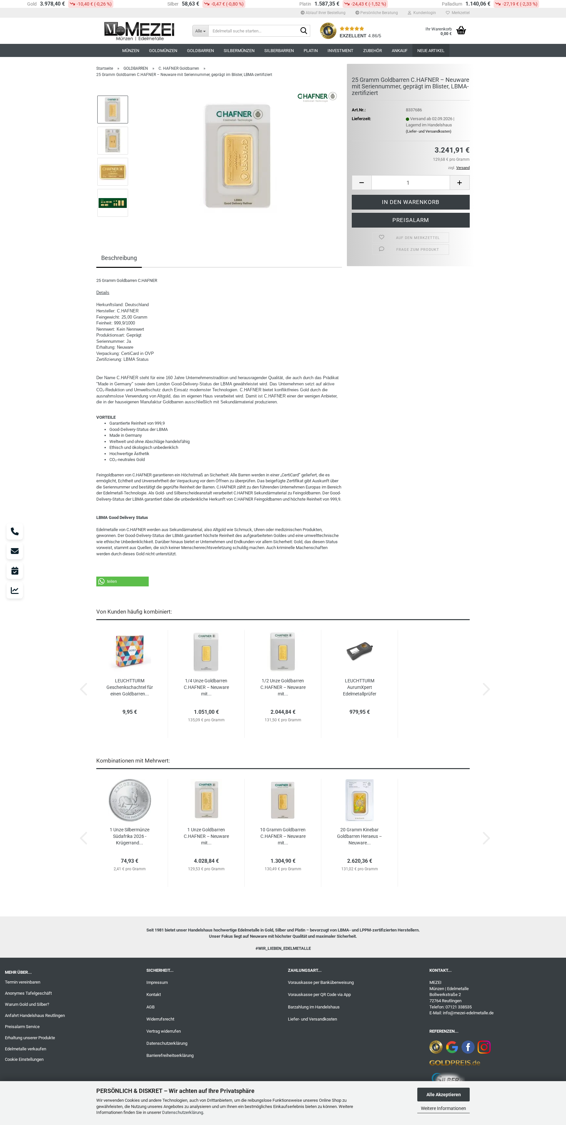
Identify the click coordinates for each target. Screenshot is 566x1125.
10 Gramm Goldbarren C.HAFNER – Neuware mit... (283, 836)
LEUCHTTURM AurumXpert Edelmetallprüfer (359, 687)
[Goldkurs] (15, 590)
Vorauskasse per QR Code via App (319, 994)
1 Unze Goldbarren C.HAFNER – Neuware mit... (206, 836)
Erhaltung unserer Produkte (30, 1037)
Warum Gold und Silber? (27, 1004)
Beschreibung (119, 257)
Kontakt (153, 994)
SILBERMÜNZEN (239, 50)
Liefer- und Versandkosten (312, 1019)
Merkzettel (460, 12)
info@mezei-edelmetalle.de (468, 1012)
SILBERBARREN (279, 50)
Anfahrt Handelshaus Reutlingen (35, 1015)
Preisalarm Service (22, 1026)
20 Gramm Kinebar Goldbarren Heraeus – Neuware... (359, 836)
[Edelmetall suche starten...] (304, 31)
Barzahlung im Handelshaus (314, 1007)
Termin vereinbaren (22, 982)
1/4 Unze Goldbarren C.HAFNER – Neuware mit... (206, 687)
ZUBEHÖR (372, 50)
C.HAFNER (128, 310)
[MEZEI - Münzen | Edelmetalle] (139, 31)
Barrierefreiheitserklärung (170, 1055)
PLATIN (311, 50)
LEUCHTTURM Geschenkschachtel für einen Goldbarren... (129, 687)
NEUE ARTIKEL (430, 50)
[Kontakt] (15, 551)
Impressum (157, 982)
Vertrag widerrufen (163, 1031)
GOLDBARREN (200, 50)
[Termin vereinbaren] (15, 570)
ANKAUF (399, 50)
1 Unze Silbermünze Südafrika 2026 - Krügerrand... (129, 836)
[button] (361, 182)
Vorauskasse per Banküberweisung (321, 982)
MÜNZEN (130, 50)
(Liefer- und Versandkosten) (428, 131)
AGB (150, 1007)
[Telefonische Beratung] (15, 531)
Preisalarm (410, 220)
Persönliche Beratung (378, 12)
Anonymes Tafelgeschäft (28, 993)
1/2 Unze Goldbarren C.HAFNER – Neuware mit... (283, 687)
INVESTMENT (340, 50)
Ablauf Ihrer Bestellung (325, 12)
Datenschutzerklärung (182, 1112)
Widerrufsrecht (160, 1019)
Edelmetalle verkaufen (25, 1048)
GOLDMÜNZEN (163, 50)
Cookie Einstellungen (24, 1059)
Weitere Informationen (443, 1108)
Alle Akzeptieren (443, 1094)
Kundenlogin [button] (423, 12)
